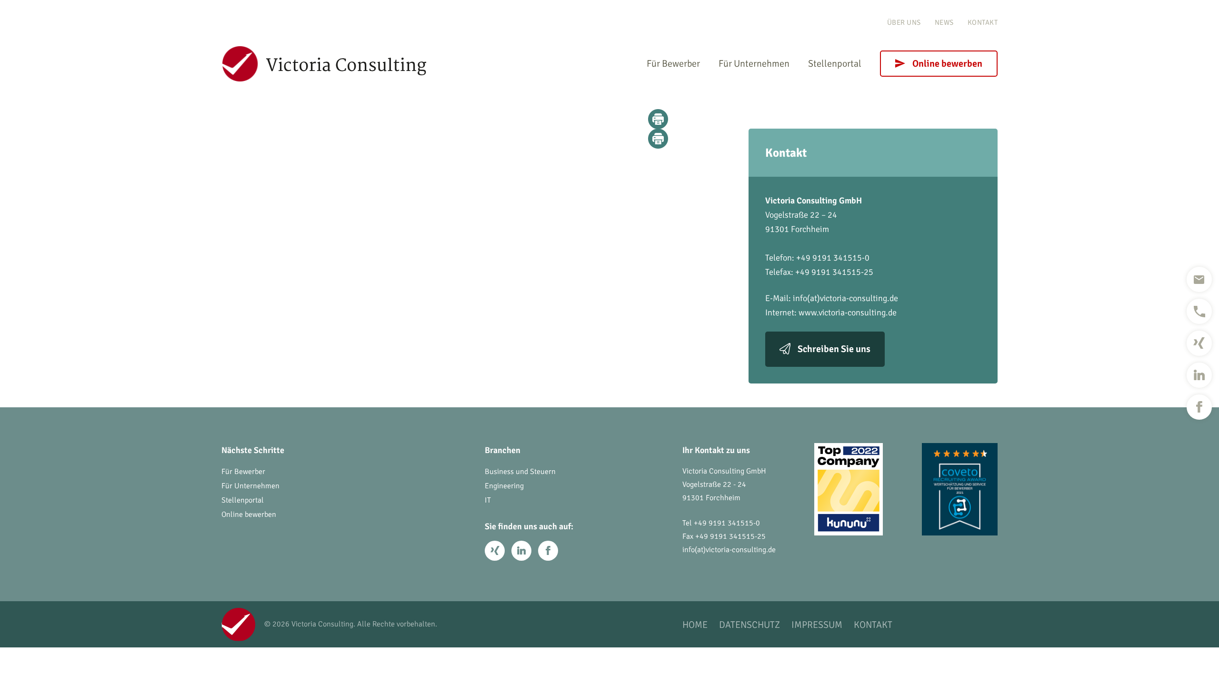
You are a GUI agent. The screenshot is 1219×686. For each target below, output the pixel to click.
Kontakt (983, 22)
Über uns (904, 22)
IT (488, 500)
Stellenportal (834, 64)
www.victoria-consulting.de (848, 312)
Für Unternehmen (754, 64)
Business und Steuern (520, 471)
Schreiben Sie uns (834, 349)
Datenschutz (749, 625)
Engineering (504, 486)
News (944, 22)
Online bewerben (947, 64)
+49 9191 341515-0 (727, 523)
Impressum (816, 625)
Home (695, 625)
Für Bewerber (673, 64)
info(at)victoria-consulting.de (845, 298)
